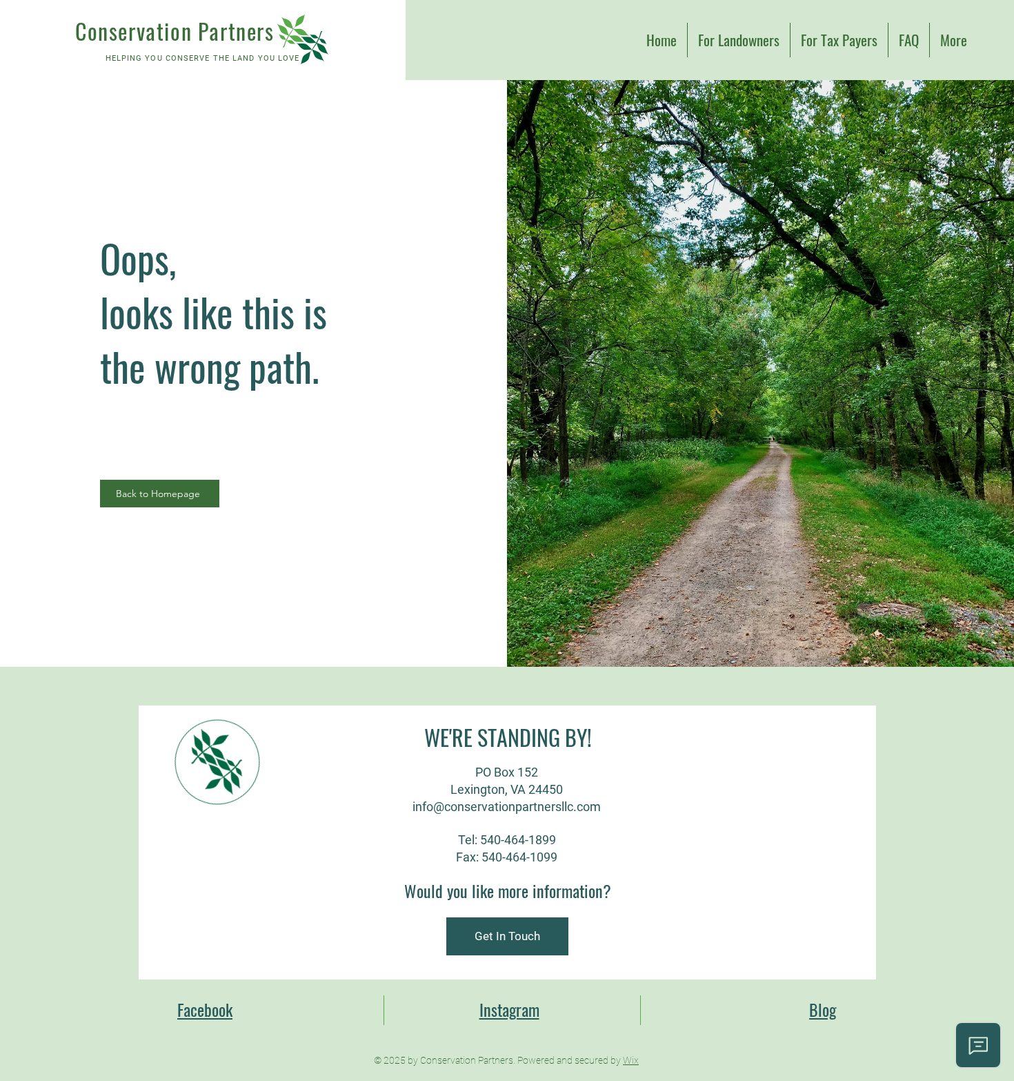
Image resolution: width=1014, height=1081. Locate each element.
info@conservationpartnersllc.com (506, 806)
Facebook (204, 1009)
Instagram (509, 1009)
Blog (822, 1009)
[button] (507, 936)
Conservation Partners (175, 30)
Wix (631, 1060)
